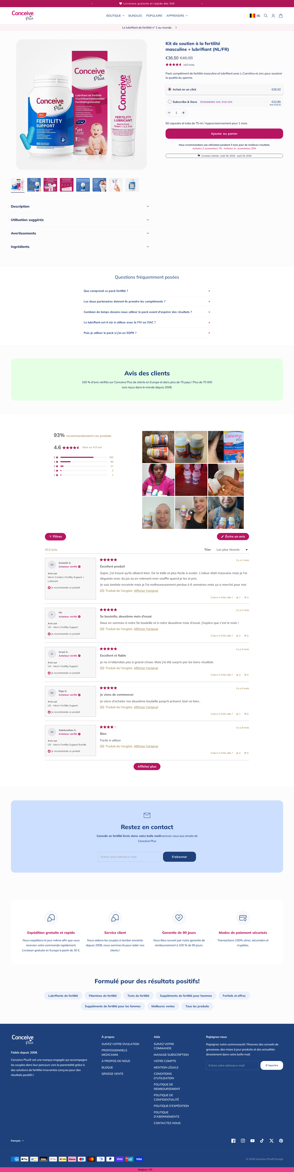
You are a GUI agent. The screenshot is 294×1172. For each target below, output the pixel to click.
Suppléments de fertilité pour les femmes (113, 1006)
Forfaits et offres (234, 995)
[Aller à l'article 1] (17, 185)
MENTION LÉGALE (166, 1067)
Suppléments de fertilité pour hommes (186, 995)
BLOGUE (107, 1067)
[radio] (169, 89)
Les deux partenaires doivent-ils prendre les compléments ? (147, 301)
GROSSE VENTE (112, 1073)
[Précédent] (92, 3)
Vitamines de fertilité (103, 995)
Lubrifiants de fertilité (63, 995)
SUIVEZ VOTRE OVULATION (120, 1044)
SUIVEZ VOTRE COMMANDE (164, 1046)
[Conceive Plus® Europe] (23, 16)
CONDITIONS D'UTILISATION (164, 1076)
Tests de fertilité (138, 995)
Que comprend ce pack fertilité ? (147, 291)
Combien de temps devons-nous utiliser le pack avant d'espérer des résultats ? (147, 312)
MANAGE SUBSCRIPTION (171, 1054)
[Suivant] (202, 3)
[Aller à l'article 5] (83, 185)
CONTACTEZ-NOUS (167, 1123)
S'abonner (179, 857)
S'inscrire (272, 1065)
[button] (180, 64)
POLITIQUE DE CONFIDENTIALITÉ (166, 1097)
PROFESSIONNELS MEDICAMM (114, 1052)
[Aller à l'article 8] (132, 185)
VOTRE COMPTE (165, 1061)
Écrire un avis (236, 537)
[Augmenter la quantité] (183, 112)
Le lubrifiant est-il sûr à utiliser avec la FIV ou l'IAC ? (147, 322)
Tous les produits (197, 1006)
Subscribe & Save (202, 101)
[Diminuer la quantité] (169, 112)
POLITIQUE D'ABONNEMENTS (166, 1114)
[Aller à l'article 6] (99, 185)
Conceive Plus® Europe (269, 1159)
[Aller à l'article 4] (67, 185)
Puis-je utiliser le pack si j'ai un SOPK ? (147, 333)
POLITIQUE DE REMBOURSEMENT (167, 1087)
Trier (208, 549)
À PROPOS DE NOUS (116, 1061)
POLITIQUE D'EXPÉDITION (171, 1106)
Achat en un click (184, 89)
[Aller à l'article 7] (115, 185)
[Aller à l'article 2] (34, 185)
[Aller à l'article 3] (50, 185)
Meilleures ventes (163, 1006)
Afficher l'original (146, 590)
